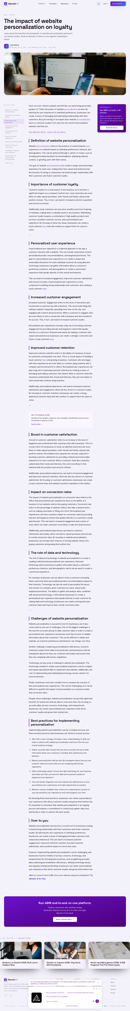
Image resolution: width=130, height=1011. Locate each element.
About (112, 982)
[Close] (98, 983)
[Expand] (96, 989)
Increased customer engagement (11, 127)
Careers (113, 986)
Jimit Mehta (14, 45)
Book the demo (111, 128)
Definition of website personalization (11, 111)
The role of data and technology (11, 146)
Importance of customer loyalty (12, 116)
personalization (71, 109)
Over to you (9, 163)
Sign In (105, 4)
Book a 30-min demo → (65, 919)
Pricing (74, 4)
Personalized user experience (10, 121)
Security (113, 989)
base (44, 226)
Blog (5, 15)
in (5, 995)
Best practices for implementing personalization (10, 157)
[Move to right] (94, 989)
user (88, 146)
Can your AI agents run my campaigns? (57, 996)
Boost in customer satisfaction (11, 137)
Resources (64, 4)
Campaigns (53, 4)
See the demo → (36, 424)
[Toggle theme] (99, 4)
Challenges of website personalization (12, 151)
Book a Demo (118, 4)
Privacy (112, 993)
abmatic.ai (75, 1006)
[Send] (97, 1001)
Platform (41, 4)
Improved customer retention (11, 132)
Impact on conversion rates (13, 142)
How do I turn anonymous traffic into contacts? (80, 992)
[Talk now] (93, 1001)
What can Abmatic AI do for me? (55, 992)
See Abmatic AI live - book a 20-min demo (47, 132)
